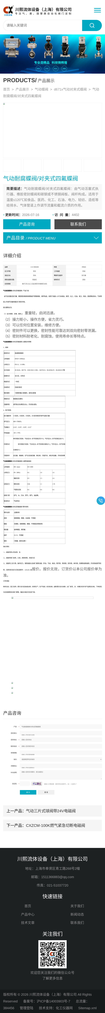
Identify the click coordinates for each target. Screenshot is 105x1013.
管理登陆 (26, 1008)
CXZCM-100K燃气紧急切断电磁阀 (55, 825)
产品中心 (28, 914)
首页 (6, 89)
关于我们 (77, 906)
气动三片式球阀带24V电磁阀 (51, 811)
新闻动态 (77, 914)
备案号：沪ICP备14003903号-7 (46, 1001)
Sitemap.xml (87, 1008)
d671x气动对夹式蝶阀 (70, 89)
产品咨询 (27, 224)
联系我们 (78, 224)
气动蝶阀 (41, 89)
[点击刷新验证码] (37, 783)
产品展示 (22, 89)
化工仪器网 (64, 1008)
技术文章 (28, 923)
